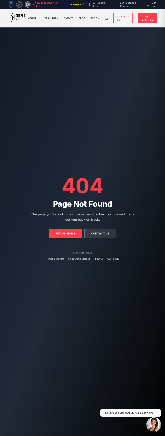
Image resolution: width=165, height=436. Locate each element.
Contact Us (123, 18)
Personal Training (55, 258)
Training (50, 18)
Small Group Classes (79, 258)
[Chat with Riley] (153, 424)
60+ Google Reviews (98, 4)
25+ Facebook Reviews (128, 4)
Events (68, 18)
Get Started (147, 18)
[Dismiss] (157, 413)
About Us (98, 258)
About (32, 18)
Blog (82, 18)
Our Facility (113, 258)
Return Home (65, 233)
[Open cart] (106, 18)
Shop (93, 18)
